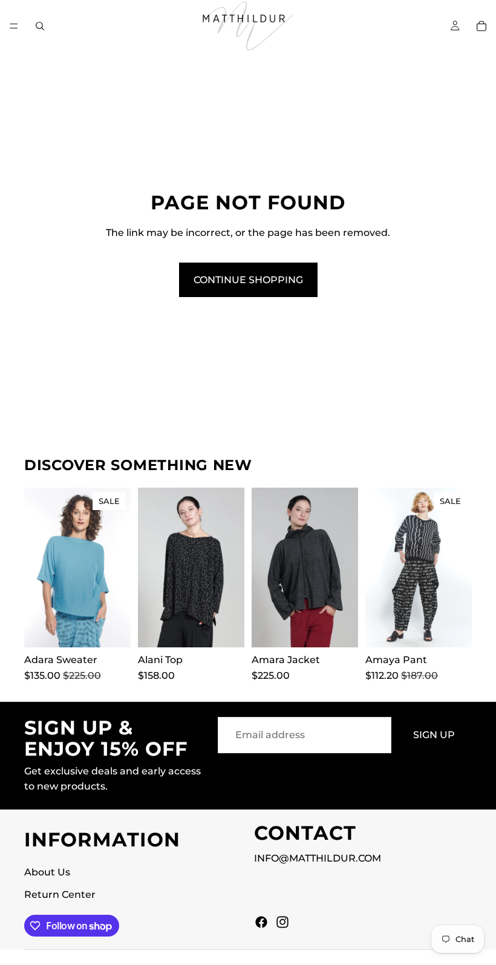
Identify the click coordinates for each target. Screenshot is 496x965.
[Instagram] (282, 922)
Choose (122, 628)
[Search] (40, 26)
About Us (47, 872)
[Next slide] (117, 567)
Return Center (60, 894)
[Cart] (481, 26)
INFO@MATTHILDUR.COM (317, 858)
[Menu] (14, 26)
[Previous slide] (37, 567)
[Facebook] (261, 922)
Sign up (434, 735)
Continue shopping (248, 280)
